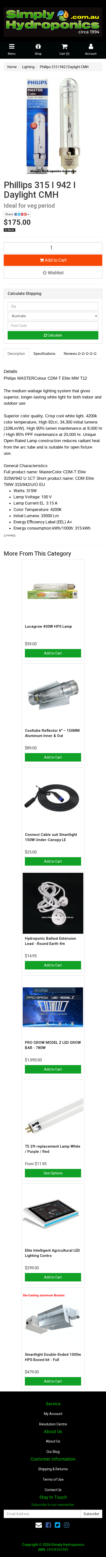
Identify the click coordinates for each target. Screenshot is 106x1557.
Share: (10, 214)
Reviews (71, 354)
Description (16, 354)
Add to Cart (55, 260)
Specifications (44, 354)
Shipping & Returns (53, 1469)
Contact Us (53, 1490)
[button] (53, 273)
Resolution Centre (53, 1424)
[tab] (17, 353)
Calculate (54, 335)
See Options (53, 1173)
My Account (53, 1414)
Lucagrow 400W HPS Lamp (48, 626)
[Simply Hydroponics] (53, 21)
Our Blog (53, 1452)
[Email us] (38, 1525)
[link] (48, 1525)
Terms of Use (53, 1479)
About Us (53, 1441)
